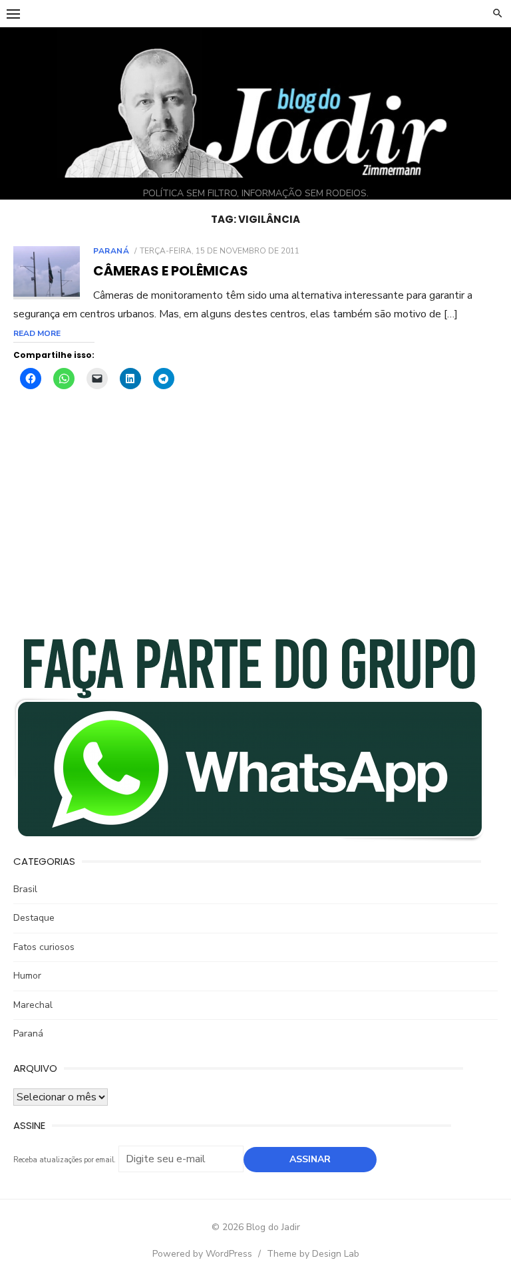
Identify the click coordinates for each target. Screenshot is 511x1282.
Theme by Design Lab (313, 1253)
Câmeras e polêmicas (170, 270)
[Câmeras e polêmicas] (46, 273)
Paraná (111, 250)
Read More (37, 333)
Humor (27, 975)
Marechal (33, 1005)
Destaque (34, 917)
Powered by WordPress (202, 1253)
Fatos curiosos (44, 947)
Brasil (25, 889)
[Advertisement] (255, 522)
